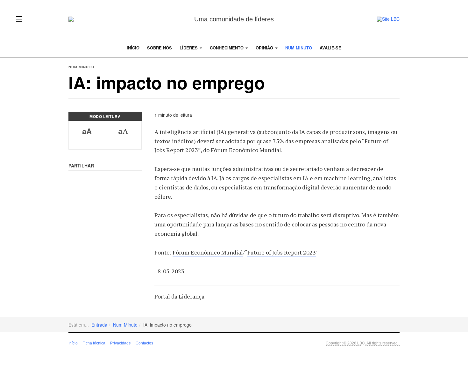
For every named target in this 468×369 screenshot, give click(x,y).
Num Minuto (298, 48)
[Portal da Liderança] (71, 19)
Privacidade (120, 343)
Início (133, 48)
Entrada (99, 324)
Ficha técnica (93, 343)
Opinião (265, 48)
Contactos (144, 343)
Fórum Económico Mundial (208, 252)
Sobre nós (159, 48)
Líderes (189, 48)
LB (359, 342)
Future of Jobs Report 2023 (281, 252)
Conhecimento (227, 48)
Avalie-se (330, 48)
